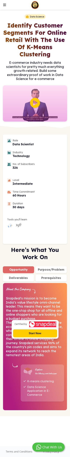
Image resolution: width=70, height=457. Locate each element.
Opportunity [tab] (18, 269)
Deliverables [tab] (18, 278)
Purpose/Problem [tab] (51, 269)
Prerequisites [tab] (51, 278)
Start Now (35, 333)
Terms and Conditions (19, 451)
